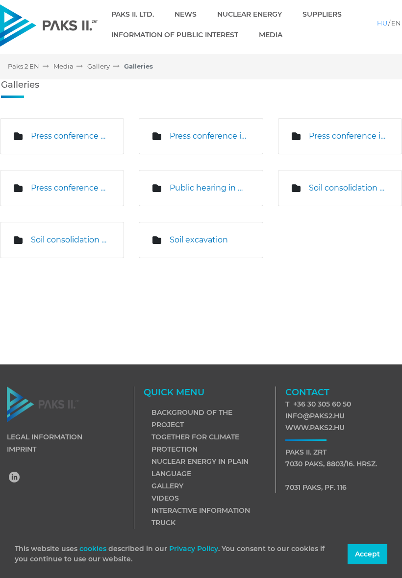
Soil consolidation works (70, 239)
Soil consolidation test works (348, 188)
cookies (93, 548)
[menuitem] (136, 14)
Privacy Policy (193, 548)
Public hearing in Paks (209, 188)
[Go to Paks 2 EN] (49, 25)
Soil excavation (199, 239)
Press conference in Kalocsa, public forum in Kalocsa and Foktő (209, 136)
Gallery (167, 486)
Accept (367, 554)
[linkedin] (15, 478)
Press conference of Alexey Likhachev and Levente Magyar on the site (70, 188)
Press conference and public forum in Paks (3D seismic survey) (70, 136)
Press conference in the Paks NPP (348, 136)
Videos (165, 498)
